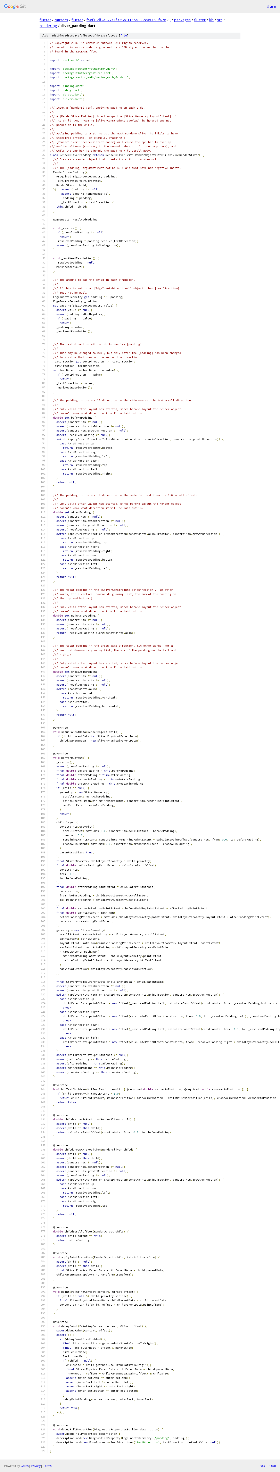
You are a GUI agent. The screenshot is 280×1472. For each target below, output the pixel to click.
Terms (47, 1466)
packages (182, 19)
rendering (48, 25)
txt (262, 1465)
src (219, 19)
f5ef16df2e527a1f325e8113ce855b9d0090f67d (126, 19)
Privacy (36, 1466)
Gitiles (25, 1466)
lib (211, 19)
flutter (45, 19)
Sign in (271, 6)
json (272, 1465)
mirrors (61, 19)
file (123, 35)
